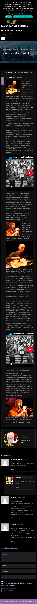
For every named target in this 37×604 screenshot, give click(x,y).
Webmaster (10, 72)
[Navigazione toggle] (3, 38)
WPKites (25, 601)
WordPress (15, 601)
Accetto (8, 17)
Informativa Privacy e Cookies (23, 17)
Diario (30, 72)
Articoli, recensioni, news (22, 72)
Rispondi (13, 469)
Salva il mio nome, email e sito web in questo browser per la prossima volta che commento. (16, 584)
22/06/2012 (2, 80)
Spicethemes (32, 601)
